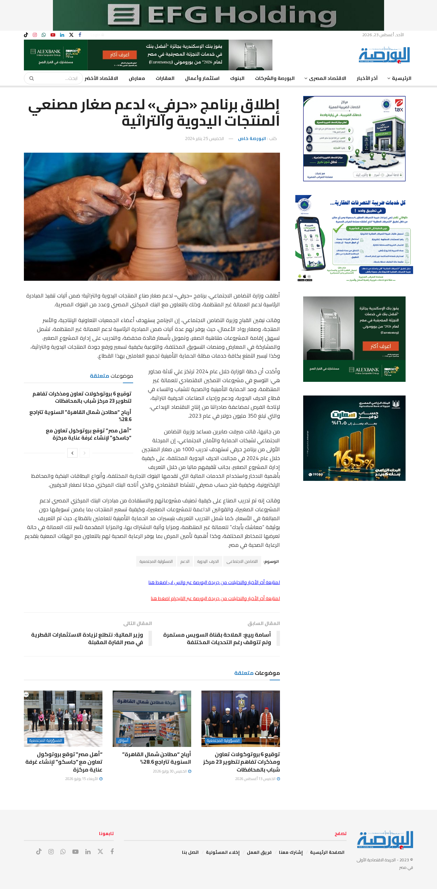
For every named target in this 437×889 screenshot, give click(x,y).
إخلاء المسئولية (223, 852)
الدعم (185, 561)
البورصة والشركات (275, 78)
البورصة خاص (252, 138)
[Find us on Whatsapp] (44, 35)
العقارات (165, 78)
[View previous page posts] (85, 453)
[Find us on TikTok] (26, 35)
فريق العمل (259, 852)
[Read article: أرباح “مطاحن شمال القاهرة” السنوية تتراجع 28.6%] (152, 719)
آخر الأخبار (367, 78)
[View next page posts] (72, 453)
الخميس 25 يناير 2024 (204, 138)
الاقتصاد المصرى (327, 78)
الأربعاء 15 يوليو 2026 (82, 778)
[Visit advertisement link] (218, 15)
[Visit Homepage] (385, 55)
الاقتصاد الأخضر (101, 78)
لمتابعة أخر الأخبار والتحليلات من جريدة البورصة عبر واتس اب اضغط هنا (214, 582)
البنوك (237, 78)
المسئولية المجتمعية (156, 561)
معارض (137, 78)
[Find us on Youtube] (53, 35)
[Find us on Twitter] (71, 35)
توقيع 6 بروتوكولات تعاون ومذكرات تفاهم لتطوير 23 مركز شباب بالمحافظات (81, 397)
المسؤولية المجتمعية (223, 741)
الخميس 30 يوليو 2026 (170, 771)
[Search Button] (29, 78)
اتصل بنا (190, 852)
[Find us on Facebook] (80, 35)
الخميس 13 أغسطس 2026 (255, 778)
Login (95, 35)
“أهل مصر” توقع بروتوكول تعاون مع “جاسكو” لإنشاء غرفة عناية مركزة (88, 434)
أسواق (123, 741)
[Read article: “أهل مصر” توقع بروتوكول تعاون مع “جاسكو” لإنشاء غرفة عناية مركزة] (63, 719)
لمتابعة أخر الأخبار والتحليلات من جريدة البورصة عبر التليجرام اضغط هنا (215, 598)
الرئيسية (401, 78)
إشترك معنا (291, 852)
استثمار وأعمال (202, 78)
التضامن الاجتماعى (242, 561)
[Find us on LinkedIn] (62, 35)
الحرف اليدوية (208, 561)
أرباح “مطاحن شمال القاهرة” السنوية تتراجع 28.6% (80, 415)
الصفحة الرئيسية (327, 852)
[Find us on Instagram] (35, 35)
